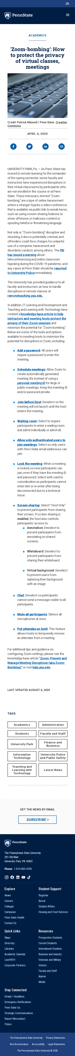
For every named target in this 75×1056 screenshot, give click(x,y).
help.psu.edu (41, 667)
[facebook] (13, 146)
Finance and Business (53, 744)
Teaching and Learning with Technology (22, 770)
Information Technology (22, 756)
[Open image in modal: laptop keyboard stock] (38, 95)
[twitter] (29, 146)
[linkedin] (45, 146)
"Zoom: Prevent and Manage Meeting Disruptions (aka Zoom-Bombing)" (37, 662)
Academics (38, 35)
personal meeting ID (31, 383)
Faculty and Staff (53, 733)
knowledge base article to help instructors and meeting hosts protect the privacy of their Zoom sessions (37, 318)
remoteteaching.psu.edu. (25, 296)
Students (22, 733)
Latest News (53, 770)
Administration (53, 724)
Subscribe (36, 820)
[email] (61, 146)
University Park (22, 744)
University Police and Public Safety (53, 756)
